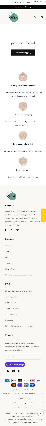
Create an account (12, 308)
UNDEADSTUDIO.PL (11, 393)
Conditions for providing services (19, 403)
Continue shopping (23, 52)
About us (8, 246)
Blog (6, 257)
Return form (10, 269)
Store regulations (11, 297)
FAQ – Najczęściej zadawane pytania (19, 326)
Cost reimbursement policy (32, 394)
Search (7, 263)
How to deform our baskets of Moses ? (20, 275)
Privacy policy (24, 398)
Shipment (38, 403)
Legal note (28, 407)
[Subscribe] (38, 357)
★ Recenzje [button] (43, 215)
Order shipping (11, 314)
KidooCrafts (24, 390)
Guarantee (9, 320)
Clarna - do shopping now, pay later (18, 291)
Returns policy (10, 303)
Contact (8, 252)
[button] (3, 17)
